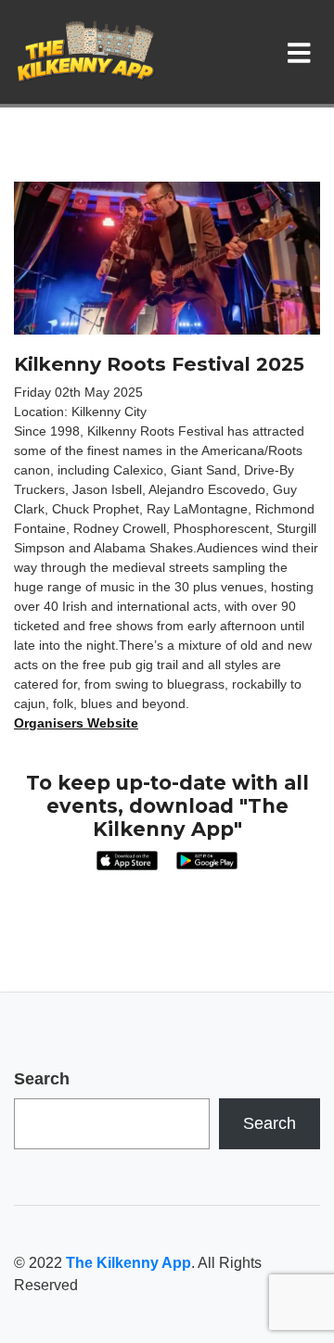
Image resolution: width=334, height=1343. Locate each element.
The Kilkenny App (128, 1263)
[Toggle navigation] (303, 52)
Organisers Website (76, 723)
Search (42, 1079)
